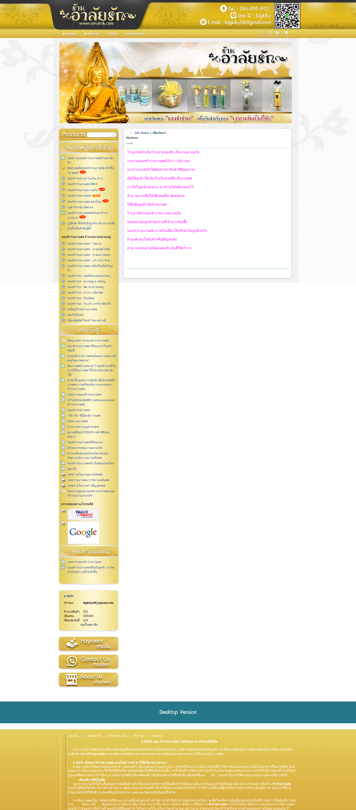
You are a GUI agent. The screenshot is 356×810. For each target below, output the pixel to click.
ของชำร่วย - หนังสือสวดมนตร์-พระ (89, 276)
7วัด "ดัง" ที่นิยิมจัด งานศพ (84, 415)
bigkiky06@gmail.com (98, 603)
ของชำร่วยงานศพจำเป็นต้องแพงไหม (91, 463)
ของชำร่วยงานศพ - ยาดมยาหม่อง (89, 255)
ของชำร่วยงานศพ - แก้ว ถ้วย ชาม (89, 260)
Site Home (142, 133)
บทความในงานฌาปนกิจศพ (85, 474)
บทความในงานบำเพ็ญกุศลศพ (86, 485)
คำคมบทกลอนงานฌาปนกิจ (85, 448)
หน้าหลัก (73, 735)
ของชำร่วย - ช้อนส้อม (81, 298)
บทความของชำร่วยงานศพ (84, 394)
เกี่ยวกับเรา (88, 680)
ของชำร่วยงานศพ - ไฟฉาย (84, 243)
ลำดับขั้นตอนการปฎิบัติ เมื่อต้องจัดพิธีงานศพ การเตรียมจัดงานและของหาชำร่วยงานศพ (91, 385)
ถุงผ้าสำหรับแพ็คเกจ (80, 207)
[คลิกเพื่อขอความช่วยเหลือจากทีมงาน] (277, 34)
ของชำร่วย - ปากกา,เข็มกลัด (85, 292)
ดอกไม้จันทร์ (75, 315)
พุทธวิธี (72, 469)
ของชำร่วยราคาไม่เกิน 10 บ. (85, 178)
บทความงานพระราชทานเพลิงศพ (88, 480)
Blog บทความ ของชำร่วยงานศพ (88, 340)
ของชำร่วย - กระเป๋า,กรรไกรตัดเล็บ (89, 303)
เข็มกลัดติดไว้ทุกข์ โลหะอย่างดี (87, 320)
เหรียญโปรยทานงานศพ (82, 309)
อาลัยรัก (69, 596)
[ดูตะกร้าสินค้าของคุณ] (287, 34)
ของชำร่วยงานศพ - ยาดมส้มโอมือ (89, 249)
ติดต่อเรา (88, 662)
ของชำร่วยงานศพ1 (80, 195)
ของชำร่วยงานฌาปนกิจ (83, 190)
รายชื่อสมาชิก (93, 735)
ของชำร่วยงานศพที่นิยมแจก (85, 442)
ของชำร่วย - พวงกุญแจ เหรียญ (87, 281)
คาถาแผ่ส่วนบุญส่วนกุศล (83, 426)
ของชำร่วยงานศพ (79, 184)
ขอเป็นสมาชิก (89, 624)
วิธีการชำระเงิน (88, 644)
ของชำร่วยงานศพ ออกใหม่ (85, 201)
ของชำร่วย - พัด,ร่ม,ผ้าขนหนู (85, 287)
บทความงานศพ (78, 421)
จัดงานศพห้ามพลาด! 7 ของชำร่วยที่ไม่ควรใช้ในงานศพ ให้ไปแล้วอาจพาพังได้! (92, 370)
